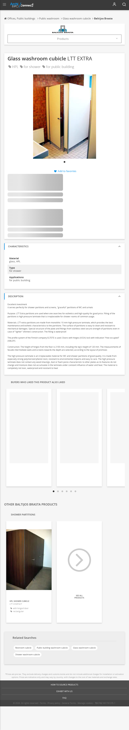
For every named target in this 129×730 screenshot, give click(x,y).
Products (63, 39)
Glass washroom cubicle (84, 647)
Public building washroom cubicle (52, 647)
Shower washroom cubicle (27, 654)
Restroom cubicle (23, 647)
